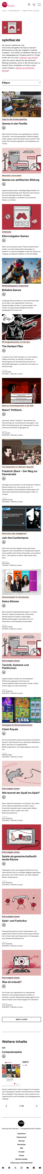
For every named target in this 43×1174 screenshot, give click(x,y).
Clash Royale (10, 729)
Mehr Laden (21, 1019)
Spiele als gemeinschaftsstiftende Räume (19, 858)
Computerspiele (12, 1051)
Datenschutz (21, 1137)
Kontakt (21, 1152)
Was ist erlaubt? (12, 981)
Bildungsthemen (14, 10)
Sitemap (21, 1141)
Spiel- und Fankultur (14, 920)
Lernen (4, 10)
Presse (21, 1155)
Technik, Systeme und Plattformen (15, 666)
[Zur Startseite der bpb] (8, 7)
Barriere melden (22, 1159)
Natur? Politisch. (12, 409)
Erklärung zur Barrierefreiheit (21, 1163)
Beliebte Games (11, 290)
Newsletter (21, 1144)
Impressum (21, 1134)
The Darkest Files (12, 346)
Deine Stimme (10, 601)
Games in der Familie (28, 58)
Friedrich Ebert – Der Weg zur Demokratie (20, 473)
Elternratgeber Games (15, 236)
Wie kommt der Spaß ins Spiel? (21, 792)
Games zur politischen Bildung (20, 179)
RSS (21, 1148)
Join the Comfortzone (15, 537)
